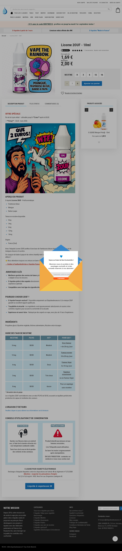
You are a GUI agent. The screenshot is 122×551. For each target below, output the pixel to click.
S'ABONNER (61, 278)
